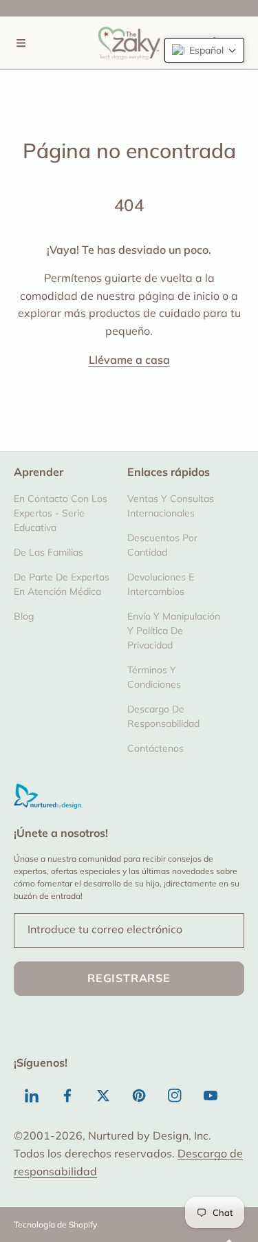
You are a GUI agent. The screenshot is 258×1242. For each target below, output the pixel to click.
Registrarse (129, 978)
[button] (21, 43)
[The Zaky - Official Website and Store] (129, 42)
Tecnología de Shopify (55, 1224)
